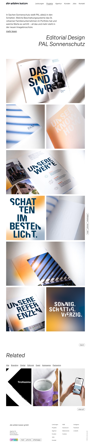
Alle (7, 365)
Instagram (76, 424)
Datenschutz (65, 430)
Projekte (54, 427)
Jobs (53, 437)
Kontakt (54, 440)
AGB (63, 424)
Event (38, 365)
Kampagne (46, 365)
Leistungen (55, 424)
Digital (22, 365)
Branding (14, 365)
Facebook (76, 427)
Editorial (30, 365)
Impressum (65, 427)
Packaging (57, 365)
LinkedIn (75, 430)
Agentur (54, 430)
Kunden (54, 434)
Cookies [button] (64, 434)
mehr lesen (11, 31)
